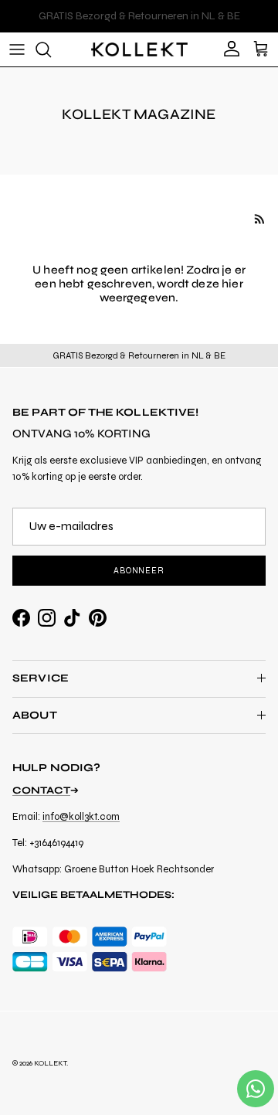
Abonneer (139, 571)
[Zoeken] (51, 49)
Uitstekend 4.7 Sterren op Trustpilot (139, 22)
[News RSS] (260, 219)
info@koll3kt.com (81, 817)
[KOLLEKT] (139, 49)
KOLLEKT (50, 1063)
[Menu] (17, 49)
